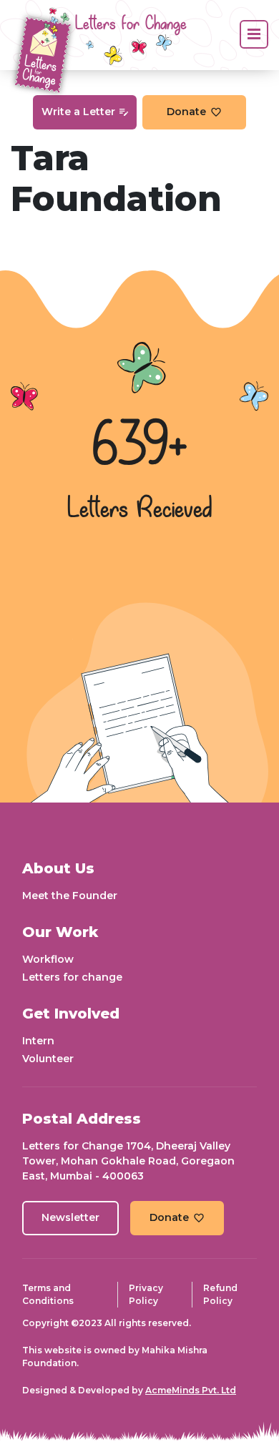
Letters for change (72, 977)
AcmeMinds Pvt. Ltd (190, 1390)
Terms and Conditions (48, 1294)
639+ (139, 447)
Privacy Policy (146, 1294)
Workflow (48, 959)
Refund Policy (220, 1294)
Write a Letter (78, 111)
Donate (186, 111)
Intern (38, 1040)
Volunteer (48, 1058)
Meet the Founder (69, 895)
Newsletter (70, 1217)
